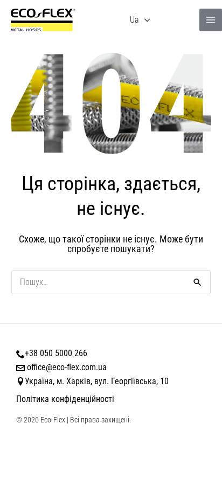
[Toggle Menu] (147, 20)
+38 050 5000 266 (56, 353)
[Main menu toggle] (210, 20)
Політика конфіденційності (65, 399)
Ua (134, 20)
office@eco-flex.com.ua (67, 367)
